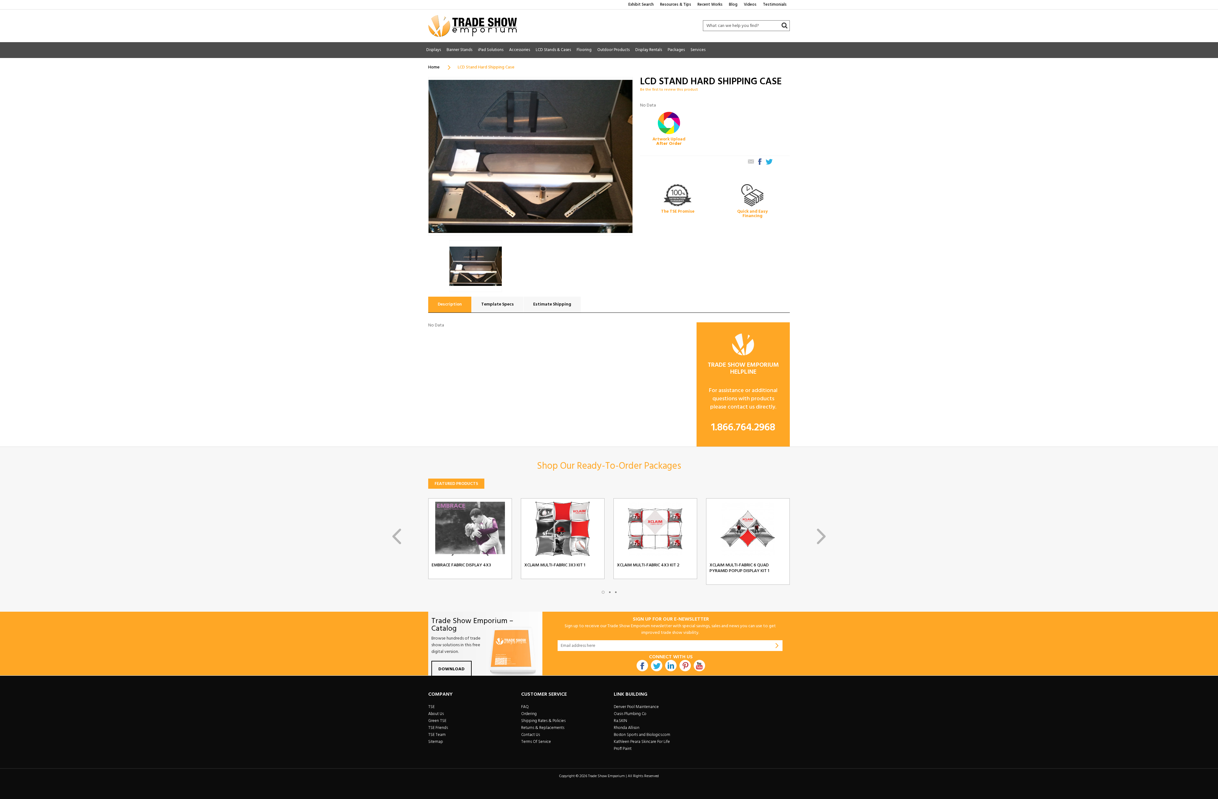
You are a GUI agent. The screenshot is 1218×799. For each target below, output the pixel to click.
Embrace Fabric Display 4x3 (461, 565)
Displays (433, 50)
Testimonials (775, 4)
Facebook (642, 665)
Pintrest (685, 665)
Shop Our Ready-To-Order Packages (609, 466)
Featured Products (456, 483)
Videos (750, 4)
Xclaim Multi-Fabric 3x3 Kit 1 (554, 565)
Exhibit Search (641, 4)
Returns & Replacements (542, 728)
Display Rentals (648, 50)
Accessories (519, 50)
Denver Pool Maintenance (636, 707)
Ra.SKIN (620, 721)
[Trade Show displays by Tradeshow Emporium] (472, 25)
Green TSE (437, 721)
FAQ (525, 707)
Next (821, 536)
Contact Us (530, 734)
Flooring (584, 50)
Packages (676, 50)
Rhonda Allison (626, 728)
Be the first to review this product (669, 90)
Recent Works (710, 4)
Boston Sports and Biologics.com (642, 734)
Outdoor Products (613, 50)
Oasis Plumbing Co (630, 714)
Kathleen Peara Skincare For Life (642, 741)
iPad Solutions (490, 50)
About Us (436, 714)
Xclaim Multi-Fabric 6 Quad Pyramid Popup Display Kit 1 (739, 568)
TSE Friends (438, 728)
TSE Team (437, 734)
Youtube (699, 665)
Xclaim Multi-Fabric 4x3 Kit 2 (648, 565)
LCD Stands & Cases (553, 50)
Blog (733, 4)
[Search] (784, 26)
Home (434, 67)
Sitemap (435, 741)
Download (451, 669)
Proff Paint (623, 748)
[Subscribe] (777, 645)
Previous (396, 536)
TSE (431, 707)
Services (698, 50)
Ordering (529, 714)
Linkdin (671, 665)
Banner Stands (459, 50)
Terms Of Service (536, 741)
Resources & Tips (675, 4)
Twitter (656, 665)
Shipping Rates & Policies (543, 721)
